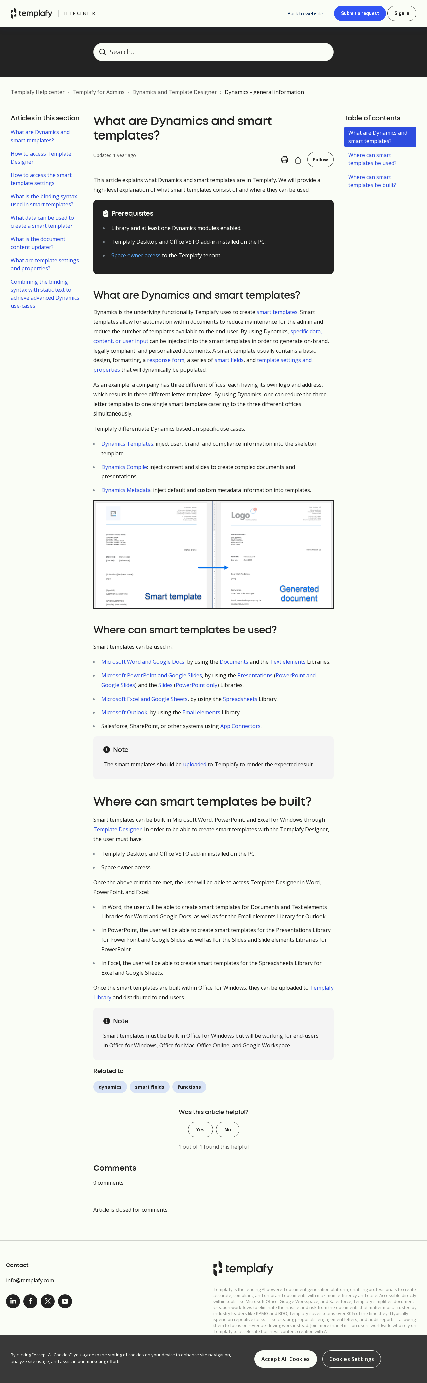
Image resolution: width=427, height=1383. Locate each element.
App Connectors (240, 726)
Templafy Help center (38, 92)
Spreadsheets (240, 699)
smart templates (277, 312)
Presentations (255, 675)
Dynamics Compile (124, 467)
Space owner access (136, 255)
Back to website (305, 13)
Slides (165, 685)
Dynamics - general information (264, 92)
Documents (234, 661)
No (227, 1129)
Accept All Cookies (285, 1359)
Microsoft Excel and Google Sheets (144, 699)
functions (189, 1087)
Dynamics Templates (127, 443)
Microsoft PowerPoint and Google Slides (151, 675)
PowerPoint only (196, 685)
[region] (213, 1359)
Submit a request (360, 13)
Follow (320, 159)
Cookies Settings (351, 1359)
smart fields (229, 360)
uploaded (194, 764)
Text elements (288, 661)
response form (165, 360)
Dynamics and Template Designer (174, 92)
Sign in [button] (401, 13)
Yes (200, 1129)
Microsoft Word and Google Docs (142, 661)
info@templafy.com (30, 1280)
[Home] (33, 13)
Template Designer (117, 829)
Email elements (201, 712)
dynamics (110, 1087)
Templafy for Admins (98, 92)
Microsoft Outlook (124, 712)
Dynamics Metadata (126, 490)
